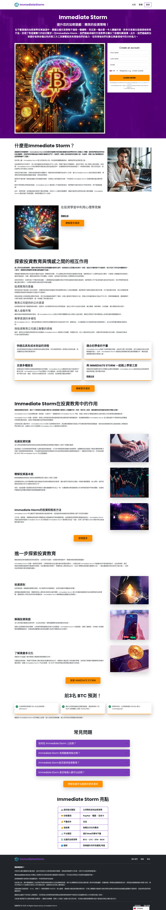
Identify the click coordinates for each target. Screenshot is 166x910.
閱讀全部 (65, 216)
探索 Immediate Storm (83, 680)
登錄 (148, 4)
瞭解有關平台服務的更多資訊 (83, 784)
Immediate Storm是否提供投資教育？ (59, 762)
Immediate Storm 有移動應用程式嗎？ (59, 753)
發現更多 (83, 538)
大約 (134, 4)
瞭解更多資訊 (72, 223)
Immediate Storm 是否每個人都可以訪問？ (61, 772)
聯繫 (141, 4)
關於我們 (135, 859)
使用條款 (138, 906)
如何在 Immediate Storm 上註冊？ (57, 743)
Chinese (140, 908)
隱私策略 (147, 906)
